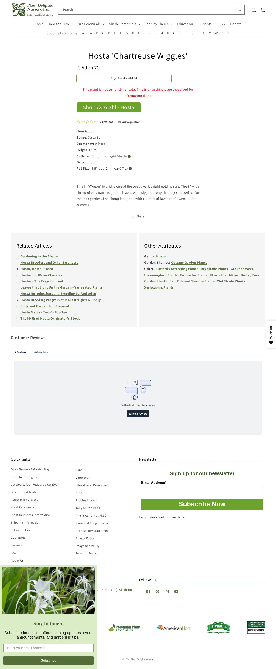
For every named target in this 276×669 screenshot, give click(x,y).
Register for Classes (24, 500)
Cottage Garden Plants (189, 262)
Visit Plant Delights (24, 477)
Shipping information (26, 522)
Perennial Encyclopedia (92, 523)
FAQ (13, 553)
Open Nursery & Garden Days (31, 469)
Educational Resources (92, 485)
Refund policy (20, 530)
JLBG (221, 24)
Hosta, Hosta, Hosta (36, 269)
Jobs (79, 470)
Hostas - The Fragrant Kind (41, 281)
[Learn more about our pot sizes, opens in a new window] (130, 168)
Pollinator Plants (194, 275)
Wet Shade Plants (231, 281)
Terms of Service (87, 553)
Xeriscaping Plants (159, 287)
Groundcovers (242, 269)
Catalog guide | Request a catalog (34, 484)
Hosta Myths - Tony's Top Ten (43, 312)
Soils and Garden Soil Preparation (47, 306)
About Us (17, 560)
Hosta (161, 256)
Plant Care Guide (22, 507)
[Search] (239, 9)
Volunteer (82, 478)
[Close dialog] (93, 569)
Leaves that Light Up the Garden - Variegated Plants (61, 287)
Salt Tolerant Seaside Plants (192, 281)
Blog (79, 493)
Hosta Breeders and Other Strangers (49, 262)
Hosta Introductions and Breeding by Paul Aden (58, 293)
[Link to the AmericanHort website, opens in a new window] (174, 628)
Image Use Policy (87, 546)
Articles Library (86, 500)
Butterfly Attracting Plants (176, 269)
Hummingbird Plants (161, 275)
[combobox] (151, 9)
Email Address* (153, 482)
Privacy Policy (85, 538)
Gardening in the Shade (39, 256)
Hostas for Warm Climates (41, 275)
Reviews (16, 545)
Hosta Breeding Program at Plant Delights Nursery (60, 300)
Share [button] (140, 216)
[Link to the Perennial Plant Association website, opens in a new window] (124, 630)
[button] (60, 24)
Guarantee (18, 538)
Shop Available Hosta (109, 107)
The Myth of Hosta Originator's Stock (50, 318)
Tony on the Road (88, 508)
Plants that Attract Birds (229, 275)
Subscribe (48, 660)
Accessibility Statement (92, 531)
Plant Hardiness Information (31, 515)
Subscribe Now (202, 504)
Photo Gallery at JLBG (91, 516)
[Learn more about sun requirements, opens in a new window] (129, 156)
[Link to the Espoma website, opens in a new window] (218, 632)
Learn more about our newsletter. (162, 517)
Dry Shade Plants (214, 269)
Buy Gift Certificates (24, 492)
